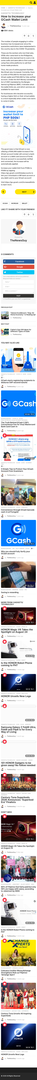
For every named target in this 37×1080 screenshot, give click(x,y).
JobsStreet (16, 884)
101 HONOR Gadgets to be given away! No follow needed (18, 764)
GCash (5, 203)
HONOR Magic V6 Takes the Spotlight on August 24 (17, 630)
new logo (24, 693)
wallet (24, 203)
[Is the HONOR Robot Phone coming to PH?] (18, 649)
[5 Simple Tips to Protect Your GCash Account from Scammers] (18, 448)
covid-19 (19, 374)
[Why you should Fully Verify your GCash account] (18, 533)
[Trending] (5, 435)
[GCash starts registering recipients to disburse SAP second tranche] (18, 359)
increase (14, 203)
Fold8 (22, 724)
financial (15, 589)
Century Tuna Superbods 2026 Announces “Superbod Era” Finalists (17, 800)
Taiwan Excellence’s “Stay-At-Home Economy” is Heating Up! (23, 314)
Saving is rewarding (9, 592)
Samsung (28, 724)
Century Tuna (26, 793)
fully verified (20, 548)
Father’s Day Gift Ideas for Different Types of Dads (20, 330)
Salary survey (25, 884)
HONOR (18, 626)
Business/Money (6, 418)
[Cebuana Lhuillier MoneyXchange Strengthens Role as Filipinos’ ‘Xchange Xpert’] (18, 953)
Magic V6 (24, 626)
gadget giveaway (21, 760)
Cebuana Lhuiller (17, 968)
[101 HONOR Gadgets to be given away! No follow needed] (18, 749)
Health (18, 793)
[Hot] (5, 608)
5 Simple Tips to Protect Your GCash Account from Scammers (17, 470)
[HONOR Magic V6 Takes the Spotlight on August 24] (18, 616)
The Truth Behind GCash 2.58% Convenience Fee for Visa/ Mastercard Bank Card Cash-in (18, 424)
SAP (2, 375)
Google (20, 267)
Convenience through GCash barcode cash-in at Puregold (17, 511)
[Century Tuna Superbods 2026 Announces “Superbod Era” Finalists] (18, 782)
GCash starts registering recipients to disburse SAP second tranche (18, 381)
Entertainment (6, 1011)
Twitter (20, 272)
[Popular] (5, 642)
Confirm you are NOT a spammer (17, 299)
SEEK (32, 884)
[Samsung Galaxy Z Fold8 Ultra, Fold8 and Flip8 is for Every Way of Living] (18, 714)
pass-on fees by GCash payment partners (14, 420)
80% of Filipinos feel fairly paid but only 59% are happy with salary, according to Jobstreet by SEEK (18, 889)
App (13, 548)
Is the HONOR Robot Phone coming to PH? (16, 664)
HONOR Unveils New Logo (16, 696)
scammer (29, 462)
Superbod (4, 795)
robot (23, 660)
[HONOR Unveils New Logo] (18, 683)
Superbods (25, 1011)
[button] (31, 3)
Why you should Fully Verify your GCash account (15, 552)
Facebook (19, 261)
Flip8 (17, 724)
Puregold (24, 507)
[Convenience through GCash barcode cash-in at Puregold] (18, 492)
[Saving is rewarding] (18, 575)
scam (23, 462)
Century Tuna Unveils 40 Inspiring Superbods (16, 1014)
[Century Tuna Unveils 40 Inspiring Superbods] (18, 996)
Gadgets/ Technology (12, 13)
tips (2, 464)
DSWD (24, 374)
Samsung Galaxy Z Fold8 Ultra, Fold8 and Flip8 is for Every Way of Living (18, 729)
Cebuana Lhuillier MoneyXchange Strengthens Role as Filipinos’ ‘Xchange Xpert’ (16, 973)
